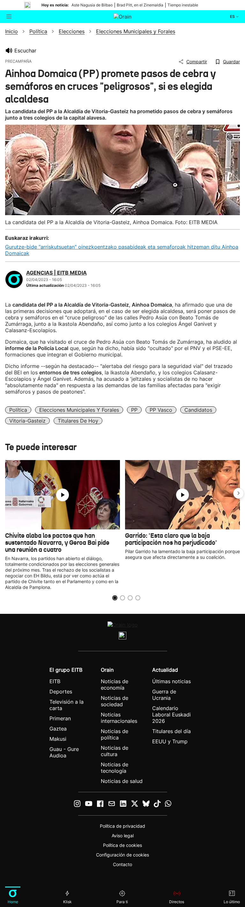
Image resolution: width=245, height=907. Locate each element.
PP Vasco (161, 410)
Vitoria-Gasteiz (27, 421)
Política (18, 410)
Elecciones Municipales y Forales (79, 410)
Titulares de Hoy (78, 421)
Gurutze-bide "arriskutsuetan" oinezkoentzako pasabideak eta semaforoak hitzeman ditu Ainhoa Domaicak (121, 250)
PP (134, 410)
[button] (238, 493)
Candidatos (198, 410)
